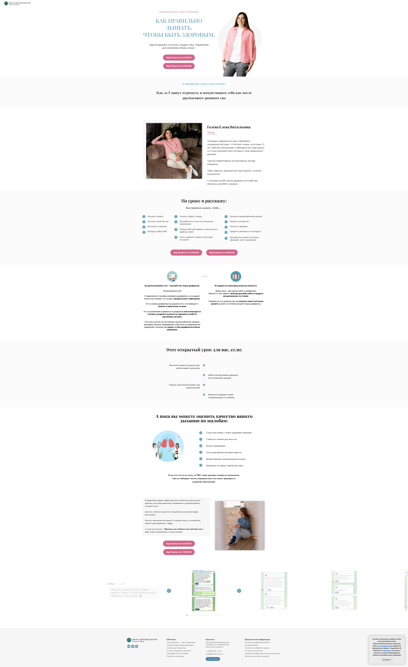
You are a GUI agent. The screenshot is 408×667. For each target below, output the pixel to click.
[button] (213, 659)
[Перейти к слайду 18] (219, 615)
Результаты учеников (175, 656)
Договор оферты (251, 645)
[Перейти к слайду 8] (200, 615)
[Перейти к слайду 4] (192, 615)
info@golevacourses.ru (214, 654)
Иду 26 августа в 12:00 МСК (179, 57)
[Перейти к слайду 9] (202, 615)
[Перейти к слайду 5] (194, 615)
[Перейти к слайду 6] (196, 615)
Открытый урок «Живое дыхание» (180, 645)
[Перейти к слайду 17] (217, 615)
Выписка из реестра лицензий (257, 656)
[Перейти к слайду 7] (198, 615)
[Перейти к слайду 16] (215, 615)
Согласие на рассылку (254, 651)
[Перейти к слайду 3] (190, 615)
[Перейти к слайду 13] (209, 615)
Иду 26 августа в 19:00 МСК (179, 66)
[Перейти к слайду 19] (221, 615)
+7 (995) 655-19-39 (214, 651)
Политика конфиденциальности (257, 642)
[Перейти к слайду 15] (213, 615)
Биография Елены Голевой (177, 653)
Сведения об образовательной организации (262, 653)
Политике (387, 650)
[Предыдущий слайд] (169, 591)
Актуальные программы (176, 648)
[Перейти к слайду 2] (188, 615)
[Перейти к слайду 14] (211, 615)
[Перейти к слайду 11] (205, 615)
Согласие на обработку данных (257, 648)
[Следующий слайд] (239, 591)
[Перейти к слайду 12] (207, 615)
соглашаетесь (384, 646)
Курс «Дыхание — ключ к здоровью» (181, 642)
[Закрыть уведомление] (403, 637)
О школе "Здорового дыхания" (179, 651)
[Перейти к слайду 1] (186, 615)
